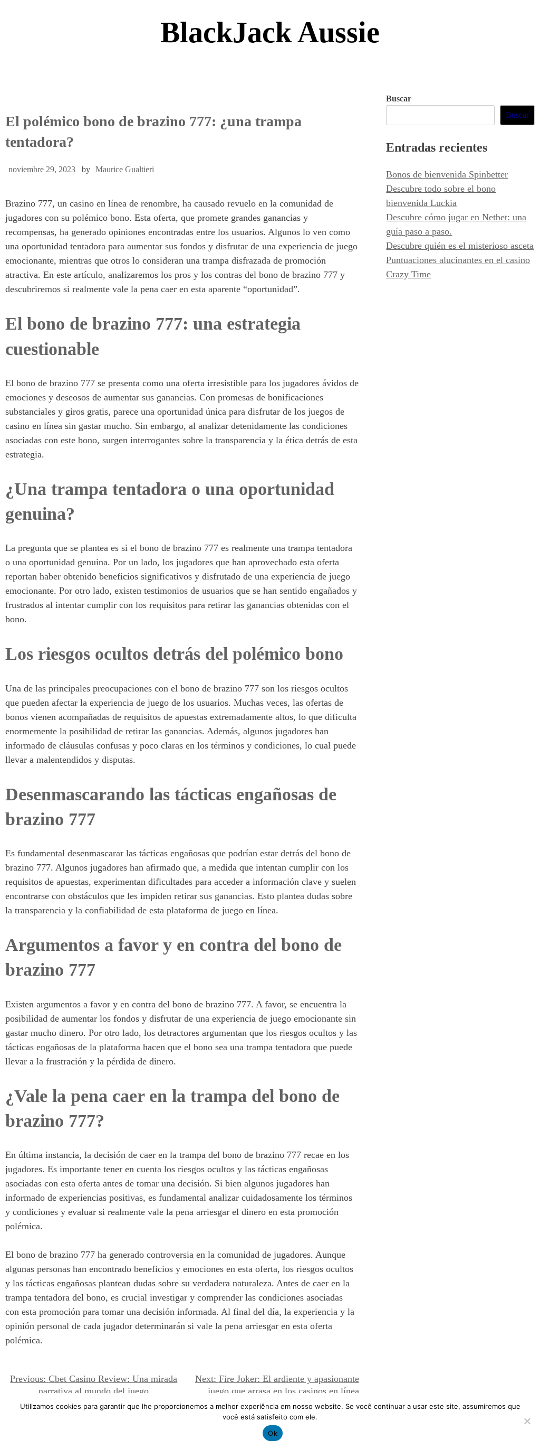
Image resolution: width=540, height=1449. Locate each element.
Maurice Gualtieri (124, 169)
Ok (272, 1433)
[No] (527, 1421)
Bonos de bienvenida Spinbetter (447, 174)
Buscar (398, 98)
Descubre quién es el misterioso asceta (460, 245)
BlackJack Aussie (270, 32)
